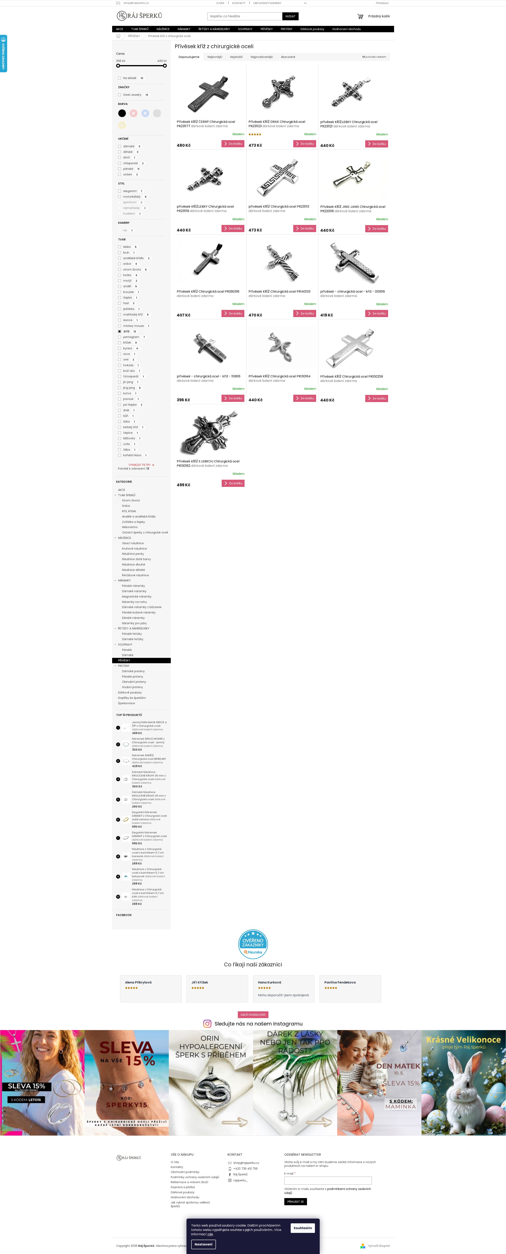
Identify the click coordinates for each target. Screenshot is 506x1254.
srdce (130, 264)
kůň (128, 416)
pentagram (134, 337)
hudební (132, 214)
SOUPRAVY (125, 645)
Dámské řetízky (132, 639)
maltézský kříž (136, 314)
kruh (128, 253)
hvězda (131, 365)
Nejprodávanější (262, 57)
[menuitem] (119, 29)
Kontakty (238, 3)
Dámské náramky (134, 591)
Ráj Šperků (240, 1174)
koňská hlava (134, 455)
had (128, 303)
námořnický (134, 208)
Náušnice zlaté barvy (136, 559)
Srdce (126, 506)
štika (129, 422)
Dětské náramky (133, 618)
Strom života (131, 500)
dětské (130, 152)
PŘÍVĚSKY (124, 660)
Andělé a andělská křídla (138, 517)
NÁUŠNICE (124, 538)
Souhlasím (303, 1228)
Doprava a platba (183, 1187)
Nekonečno (130, 527)
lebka (130, 247)
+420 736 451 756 (245, 1169)
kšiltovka (131, 438)
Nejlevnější (215, 57)
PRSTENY (124, 666)
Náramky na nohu (134, 602)
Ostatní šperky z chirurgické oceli (145, 532)
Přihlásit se (295, 1202)
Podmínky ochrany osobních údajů (195, 1177)
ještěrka (131, 309)
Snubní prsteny (132, 687)
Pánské (127, 650)
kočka (130, 275)
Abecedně (288, 57)
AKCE (121, 490)
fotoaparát (133, 376)
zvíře (129, 444)
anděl (130, 286)
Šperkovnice (126, 703)
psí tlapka (132, 405)
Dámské (127, 655)
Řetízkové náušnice (135, 575)
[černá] (122, 113)
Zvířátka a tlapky (133, 522)
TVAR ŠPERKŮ (126, 495)
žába (129, 450)
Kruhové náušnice (134, 549)
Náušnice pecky (133, 554)
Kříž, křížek (129, 511)
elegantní (132, 191)
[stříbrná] (157, 113)
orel (128, 359)
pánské (131, 169)
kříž (130, 331)
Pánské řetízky (132, 634)
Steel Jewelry (135, 95)
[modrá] (145, 113)
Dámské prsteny (133, 671)
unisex (130, 174)
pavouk (131, 399)
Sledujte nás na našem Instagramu (259, 1023)
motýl (130, 281)
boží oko (131, 371)
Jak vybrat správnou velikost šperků (190, 1204)
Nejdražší (236, 57)
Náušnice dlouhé (133, 564)
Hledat (290, 16)
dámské (131, 146)
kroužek (131, 292)
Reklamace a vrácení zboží (189, 1182)
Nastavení (204, 1244)
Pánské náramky (133, 586)
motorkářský (135, 197)
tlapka (130, 298)
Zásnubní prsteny (134, 682)
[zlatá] (122, 125)
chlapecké (133, 163)
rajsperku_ (240, 1180)
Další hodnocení (253, 1015)
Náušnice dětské (133, 570)
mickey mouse (136, 326)
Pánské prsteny (132, 677)
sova (129, 354)
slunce (130, 320)
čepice (130, 433)
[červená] (134, 113)
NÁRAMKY (124, 580)
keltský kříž (133, 427)
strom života (135, 270)
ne (128, 230)
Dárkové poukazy (130, 692)
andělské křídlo (136, 258)
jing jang (132, 388)
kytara (130, 348)
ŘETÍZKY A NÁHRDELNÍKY (134, 628)
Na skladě (133, 78)
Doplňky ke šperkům (132, 698)
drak (128, 410)
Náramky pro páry (134, 623)
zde (210, 1234)
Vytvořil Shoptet (379, 1246)
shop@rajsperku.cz (246, 1163)
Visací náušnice (133, 543)
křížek (130, 343)
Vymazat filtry (140, 465)
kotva (129, 393)
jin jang (130, 382)
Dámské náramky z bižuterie (141, 607)
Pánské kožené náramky (139, 612)
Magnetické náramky (137, 597)
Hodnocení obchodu (185, 1197)
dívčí (129, 157)
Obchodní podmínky (267, 3)
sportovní (132, 202)
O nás (220, 3)
